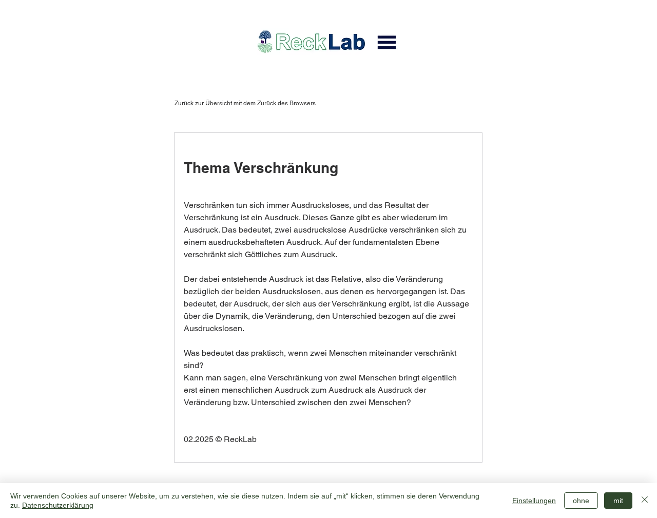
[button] (386, 42)
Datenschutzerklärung (57, 505)
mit (618, 500)
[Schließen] (645, 500)
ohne (581, 500)
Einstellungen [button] (534, 500)
